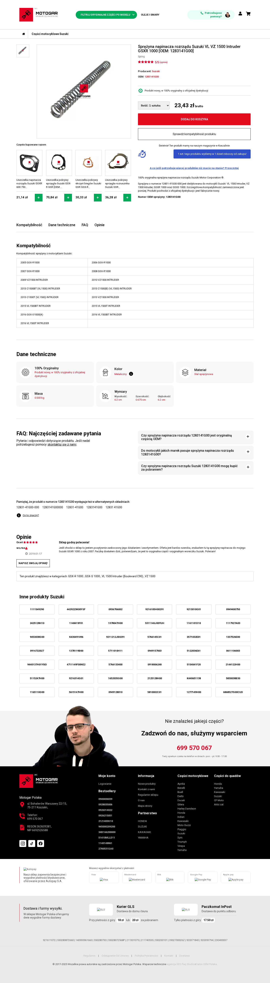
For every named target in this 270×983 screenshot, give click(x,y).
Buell (180, 792)
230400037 (221, 940)
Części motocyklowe (192, 776)
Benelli (181, 787)
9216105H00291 (154, 609)
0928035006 (105, 804)
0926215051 (105, 815)
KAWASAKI (144, 832)
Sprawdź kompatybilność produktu (194, 134)
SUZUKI (142, 826)
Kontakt (168, 955)
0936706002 (115, 609)
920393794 (207, 940)
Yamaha (182, 850)
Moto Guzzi (184, 825)
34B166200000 (106, 832)
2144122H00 (233, 664)
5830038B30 (233, 678)
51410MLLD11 (106, 837)
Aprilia (181, 783)
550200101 (161, 940)
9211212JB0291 (115, 636)
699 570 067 (194, 747)
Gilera (180, 804)
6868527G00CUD (233, 692)
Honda (181, 812)
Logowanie (104, 783)
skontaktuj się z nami (61, 444)
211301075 (133, 940)
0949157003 (154, 650)
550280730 (100, 940)
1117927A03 (233, 623)
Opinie (99, 225)
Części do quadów (227, 776)
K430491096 (76, 636)
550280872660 (65, 940)
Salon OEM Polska (206, 964)
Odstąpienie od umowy (115, 955)
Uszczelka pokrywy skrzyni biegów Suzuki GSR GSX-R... (88, 183)
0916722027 (37, 650)
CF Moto (219, 800)
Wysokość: (120, 396)
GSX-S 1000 (92, 576)
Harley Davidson (186, 808)
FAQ (85, 225)
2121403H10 (105, 821)
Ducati (181, 800)
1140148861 (105, 843)
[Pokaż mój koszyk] (248, 13)
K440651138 (194, 678)
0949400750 (233, 609)
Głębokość (164, 396)
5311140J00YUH (154, 623)
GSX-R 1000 (75, 576)
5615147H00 (76, 692)
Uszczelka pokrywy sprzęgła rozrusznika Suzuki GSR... (117, 183)
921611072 (49, 940)
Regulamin (89, 955)
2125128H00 (154, 678)
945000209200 (106, 826)
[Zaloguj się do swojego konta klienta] (240, 14)
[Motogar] (38, 14)
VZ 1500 (150, 576)
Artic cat (219, 804)
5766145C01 (154, 636)
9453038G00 (37, 636)
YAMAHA (143, 837)
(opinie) (164, 62)
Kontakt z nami (146, 789)
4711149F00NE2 (76, 664)
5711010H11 (115, 650)
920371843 (192, 940)
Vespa (181, 845)
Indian (180, 816)
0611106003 (233, 650)
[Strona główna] (23, 34)
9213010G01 (194, 609)
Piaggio (181, 829)
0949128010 (115, 692)
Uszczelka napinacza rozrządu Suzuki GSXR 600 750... (29, 183)
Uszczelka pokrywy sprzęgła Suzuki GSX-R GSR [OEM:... (58, 183)
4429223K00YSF (76, 609)
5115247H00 (37, 678)
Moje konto (106, 776)
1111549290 (37, 609)
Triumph (182, 841)
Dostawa (184, 955)
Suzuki (181, 833)
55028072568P (116, 940)
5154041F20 (194, 664)
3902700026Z (177, 940)
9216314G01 (76, 678)
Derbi (180, 796)
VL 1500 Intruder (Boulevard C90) (122, 576)
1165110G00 (37, 692)
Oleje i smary (150, 14)
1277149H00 (194, 692)
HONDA (142, 821)
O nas (141, 800)
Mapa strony (145, 805)
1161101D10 (194, 623)
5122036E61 (194, 650)
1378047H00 (115, 623)
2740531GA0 (105, 848)
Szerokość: (142, 396)
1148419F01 (76, 623)
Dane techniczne (61, 225)
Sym (179, 837)
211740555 (147, 940)
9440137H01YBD (37, 664)
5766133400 (115, 664)
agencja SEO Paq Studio (180, 964)
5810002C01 (154, 692)
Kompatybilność (29, 225)
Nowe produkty (147, 783)
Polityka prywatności (146, 955)
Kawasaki (183, 821)
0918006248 (154, 664)
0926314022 (105, 810)
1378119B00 (76, 650)
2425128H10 (37, 623)
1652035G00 (115, 678)
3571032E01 (194, 636)
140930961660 (84, 940)
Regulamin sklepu (148, 794)
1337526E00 (233, 636)
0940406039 (105, 798)
